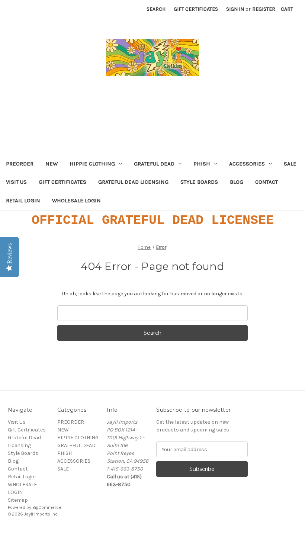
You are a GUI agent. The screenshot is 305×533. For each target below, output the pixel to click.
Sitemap (18, 500)
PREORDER (19, 163)
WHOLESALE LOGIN (76, 200)
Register (263, 9)
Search (156, 9)
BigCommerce (46, 507)
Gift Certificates (196, 9)
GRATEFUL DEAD (154, 163)
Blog (236, 182)
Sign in (235, 9)
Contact (266, 182)
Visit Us (16, 182)
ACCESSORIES (247, 163)
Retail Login (23, 200)
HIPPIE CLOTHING (92, 163)
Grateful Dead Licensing (133, 182)
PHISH (201, 163)
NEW (51, 163)
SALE (290, 163)
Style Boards (199, 182)
